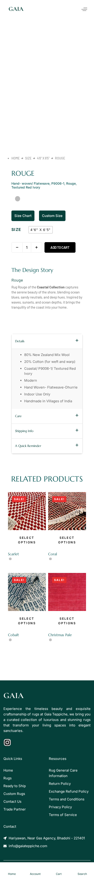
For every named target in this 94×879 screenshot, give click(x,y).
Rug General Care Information (63, 773)
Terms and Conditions (66, 799)
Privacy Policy (60, 807)
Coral (52, 554)
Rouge (71, 183)
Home (15, 158)
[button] (84, 9)
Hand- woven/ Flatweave (30, 183)
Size (28, 158)
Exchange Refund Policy (69, 791)
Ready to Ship (14, 786)
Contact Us (12, 801)
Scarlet (13, 554)
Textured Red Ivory (25, 187)
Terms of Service (63, 815)
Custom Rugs (14, 793)
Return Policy (60, 783)
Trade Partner (14, 809)
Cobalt (13, 635)
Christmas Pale (60, 635)
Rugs (7, 778)
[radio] (40, 229)
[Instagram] (7, 742)
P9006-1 (57, 183)
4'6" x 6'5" (43, 158)
